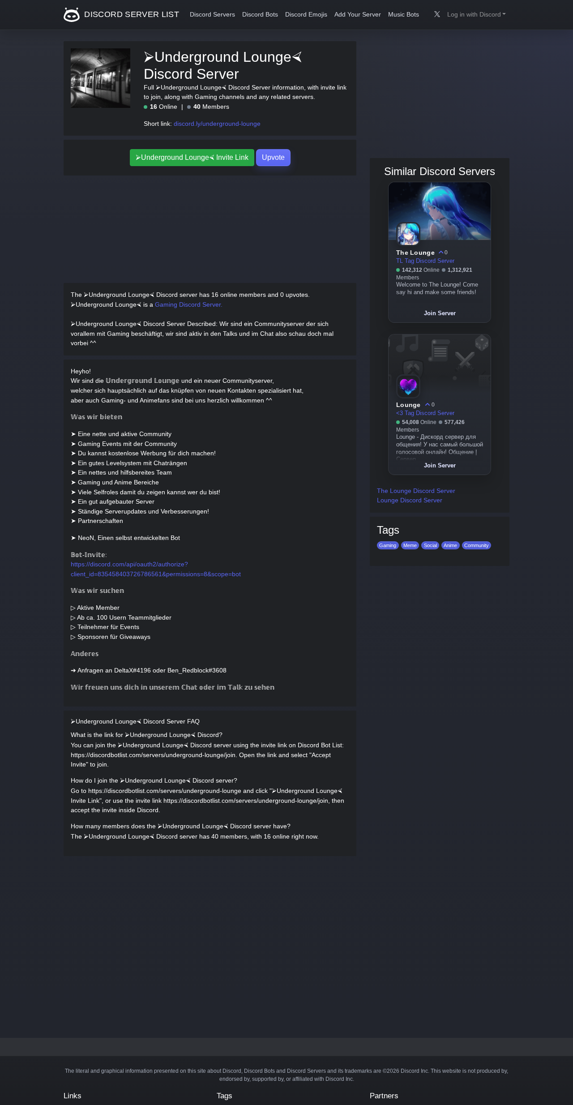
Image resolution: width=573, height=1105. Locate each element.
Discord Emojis (306, 14)
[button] (476, 15)
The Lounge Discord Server (416, 490)
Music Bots (403, 14)
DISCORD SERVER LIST (130, 14)
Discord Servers (212, 14)
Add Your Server (357, 14)
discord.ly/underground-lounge (217, 123)
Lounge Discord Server (409, 500)
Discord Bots (260, 14)
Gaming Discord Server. (188, 304)
